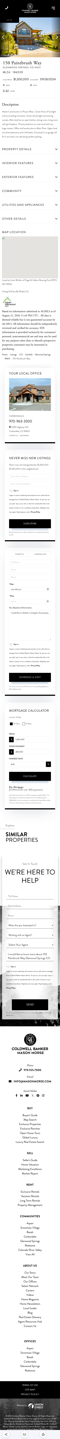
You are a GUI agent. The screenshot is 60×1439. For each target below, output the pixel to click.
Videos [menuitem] (30, 1295)
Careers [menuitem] (30, 1290)
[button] (4, 37)
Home (5, 354)
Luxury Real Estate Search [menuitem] (30, 1142)
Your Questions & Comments (20, 607)
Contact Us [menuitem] (30, 1326)
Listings (13, 354)
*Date (11, 584)
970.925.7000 (7, 8)
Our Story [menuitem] (30, 1273)
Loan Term (15, 717)
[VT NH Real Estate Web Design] (30, 1406)
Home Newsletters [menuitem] (30, 1304)
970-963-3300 (20, 421)
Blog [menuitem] (29, 1313)
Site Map (30, 1389)
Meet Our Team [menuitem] (30, 1277)
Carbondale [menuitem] (30, 1237)
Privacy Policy (35, 512)
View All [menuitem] (30, 1254)
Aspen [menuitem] (30, 1223)
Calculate (30, 776)
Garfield (28, 354)
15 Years (29, 723)
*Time (11, 596)
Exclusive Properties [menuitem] (30, 1124)
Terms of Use (30, 1385)
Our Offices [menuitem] (30, 1282)
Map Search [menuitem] (29, 1120)
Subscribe (30, 523)
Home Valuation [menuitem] (30, 1165)
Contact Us (13, 436)
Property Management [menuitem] (30, 1205)
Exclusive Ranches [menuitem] (30, 1129)
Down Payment (16, 746)
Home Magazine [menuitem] (30, 1299)
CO (21, 354)
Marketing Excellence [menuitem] (30, 1169)
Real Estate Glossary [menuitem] (30, 1317)
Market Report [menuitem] (30, 1173)
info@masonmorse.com (32, 1081)
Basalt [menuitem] (30, 1232)
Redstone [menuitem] (30, 1245)
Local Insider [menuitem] (30, 1308)
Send (30, 1005)
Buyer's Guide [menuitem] (29, 1115)
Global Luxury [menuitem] (30, 1137)
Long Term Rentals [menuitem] (30, 1201)
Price (12, 734)
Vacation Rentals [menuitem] (30, 1196)
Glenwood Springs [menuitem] (30, 1241)
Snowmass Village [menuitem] (29, 1228)
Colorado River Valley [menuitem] (30, 1250)
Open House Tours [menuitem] (30, 1133)
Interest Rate (16, 758)
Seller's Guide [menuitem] (30, 1160)
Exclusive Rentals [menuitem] (30, 1192)
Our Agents (24, 436)
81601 (7, 358)
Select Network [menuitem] (30, 1286)
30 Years (16, 723)
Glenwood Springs (43, 354)
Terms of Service (13, 689)
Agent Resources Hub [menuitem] (30, 1322)
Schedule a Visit (40, 554)
